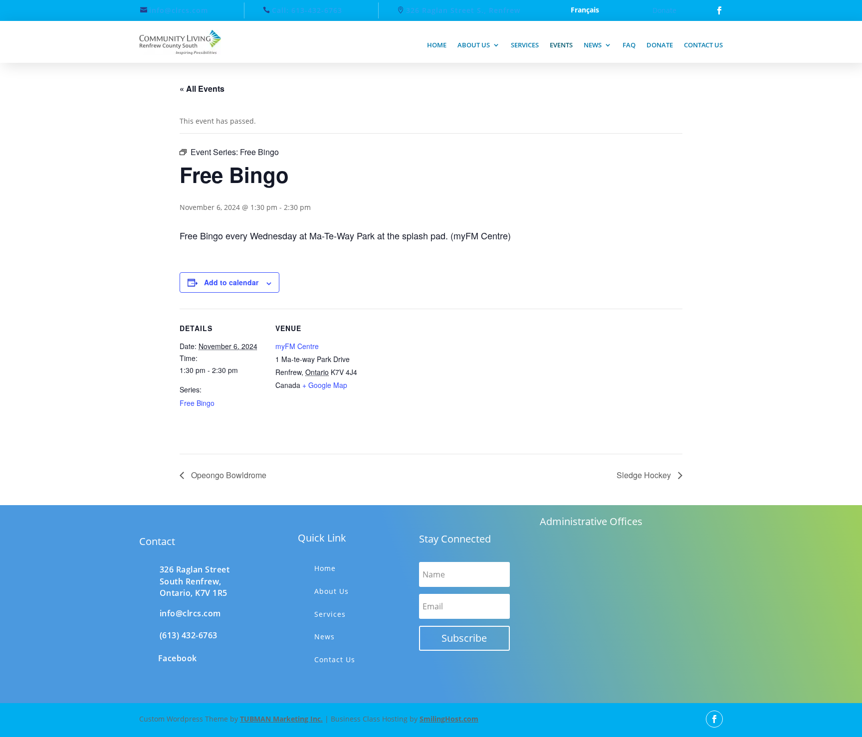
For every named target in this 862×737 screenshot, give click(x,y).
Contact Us (334, 659)
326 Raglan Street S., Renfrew (463, 10)
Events (561, 44)
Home (436, 44)
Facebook (177, 658)
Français (585, 10)
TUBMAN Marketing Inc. (281, 719)
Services (525, 44)
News (593, 44)
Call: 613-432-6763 (307, 10)
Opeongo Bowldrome (227, 475)
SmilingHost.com (449, 719)
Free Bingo (197, 403)
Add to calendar (231, 282)
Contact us (703, 44)
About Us (331, 591)
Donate (664, 10)
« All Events (202, 88)
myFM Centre (297, 346)
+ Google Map (324, 385)
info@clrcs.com (178, 10)
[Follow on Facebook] (719, 10)
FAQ (629, 44)
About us (473, 44)
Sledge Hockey (645, 475)
